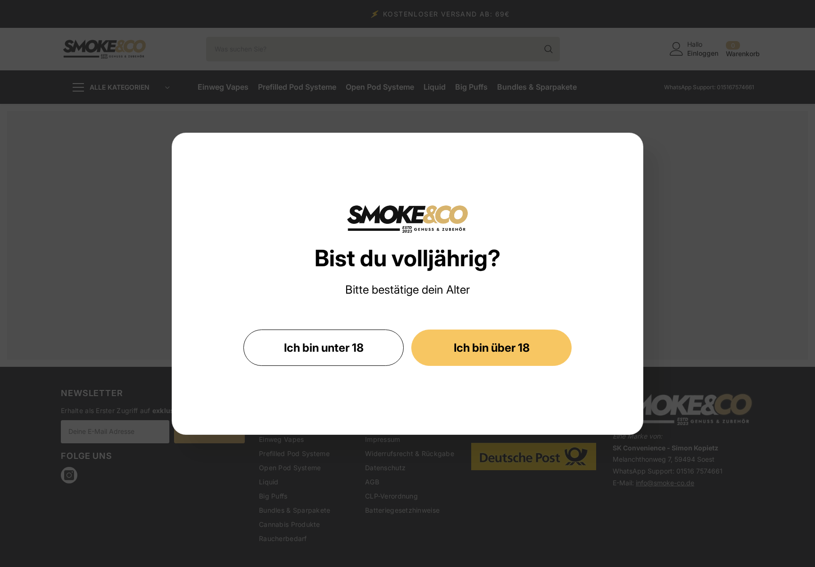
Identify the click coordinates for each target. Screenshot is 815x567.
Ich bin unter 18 (324, 348)
